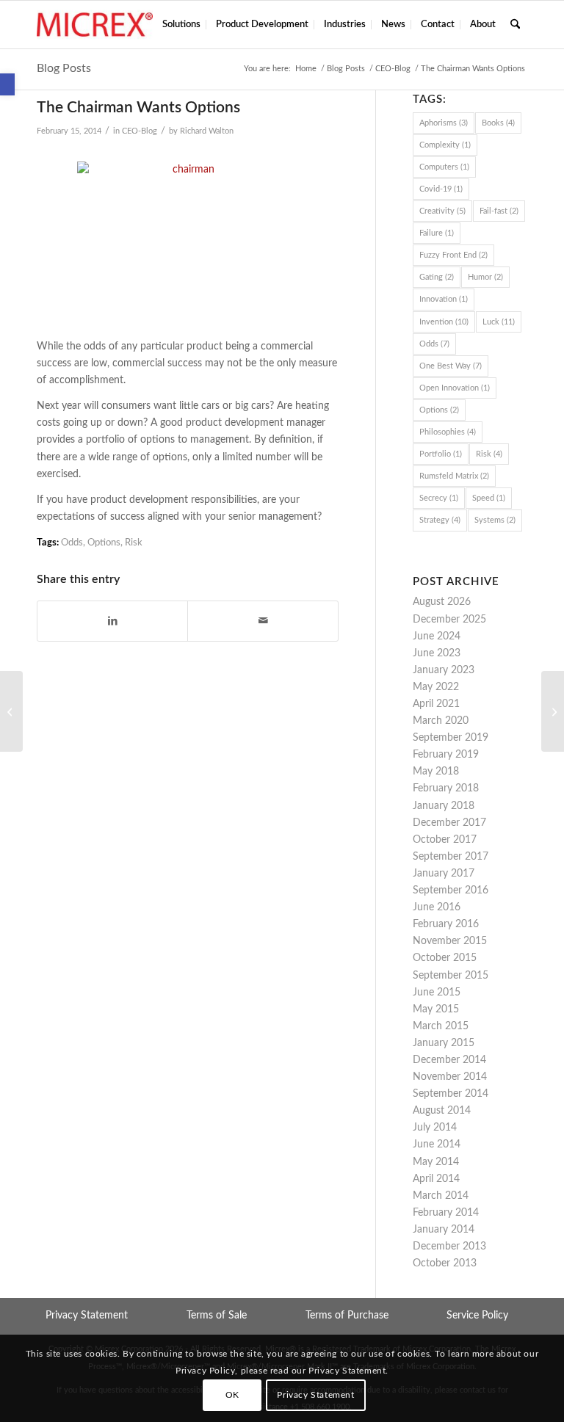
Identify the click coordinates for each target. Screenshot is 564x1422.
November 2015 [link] (450, 941)
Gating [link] (436, 277)
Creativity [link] (442, 211)
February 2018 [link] (446, 788)
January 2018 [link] (443, 806)
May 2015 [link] (436, 1009)
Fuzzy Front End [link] (453, 255)
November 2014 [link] (450, 1077)
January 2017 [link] (443, 873)
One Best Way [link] (450, 366)
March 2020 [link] (441, 721)
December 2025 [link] (449, 619)
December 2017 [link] (449, 823)
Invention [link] (444, 322)
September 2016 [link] (450, 890)
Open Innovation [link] (454, 388)
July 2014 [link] (435, 1127)
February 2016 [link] (446, 924)
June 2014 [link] (436, 1144)
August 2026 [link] (442, 602)
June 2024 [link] (436, 636)
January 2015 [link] (443, 1043)
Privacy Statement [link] (87, 1315)
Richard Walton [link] (207, 131)
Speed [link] (488, 498)
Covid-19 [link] (441, 189)
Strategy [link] (439, 520)
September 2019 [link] (450, 738)
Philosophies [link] (447, 432)
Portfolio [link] (440, 454)
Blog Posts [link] (64, 68)
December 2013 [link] (449, 1246)
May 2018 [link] (436, 771)
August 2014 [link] (442, 1111)
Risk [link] (133, 542)
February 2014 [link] (446, 1213)
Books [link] (498, 123)
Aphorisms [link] (443, 123)
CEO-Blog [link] (139, 131)
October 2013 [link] (445, 1263)
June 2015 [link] (436, 992)
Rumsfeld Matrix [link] (454, 476)
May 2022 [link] (436, 687)
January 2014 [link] (443, 1230)
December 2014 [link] (449, 1060)
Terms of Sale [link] (217, 1315)
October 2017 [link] (445, 840)
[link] (7, 84)
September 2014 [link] (450, 1094)
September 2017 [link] (450, 857)
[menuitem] (181, 24)
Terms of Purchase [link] (347, 1315)
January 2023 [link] (443, 670)
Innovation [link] (443, 299)
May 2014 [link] (436, 1162)
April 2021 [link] (436, 704)
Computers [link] (444, 167)
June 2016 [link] (436, 907)
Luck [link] (498, 322)
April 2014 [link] (436, 1179)
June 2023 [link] (436, 653)
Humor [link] (485, 277)
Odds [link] (72, 542)
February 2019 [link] (446, 755)
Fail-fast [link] (499, 211)
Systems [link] (495, 520)
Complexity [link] (445, 145)
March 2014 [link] (441, 1196)
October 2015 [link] (445, 958)
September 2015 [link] (450, 976)
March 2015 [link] (441, 1026)
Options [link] (103, 542)
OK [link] (232, 1394)
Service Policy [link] (477, 1315)
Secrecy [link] (438, 498)
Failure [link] (436, 233)
